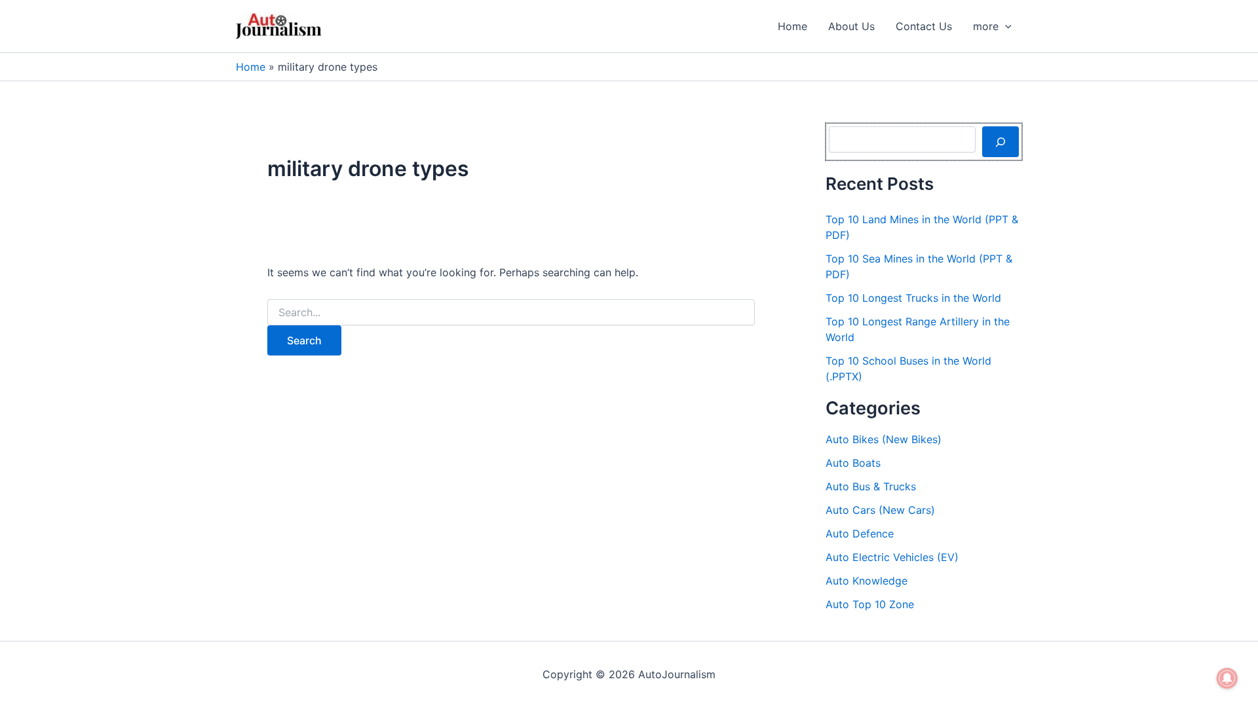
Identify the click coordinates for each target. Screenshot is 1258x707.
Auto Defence (860, 533)
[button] (1005, 26)
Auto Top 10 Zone (870, 604)
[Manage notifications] (1227, 678)
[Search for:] (511, 312)
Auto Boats (853, 462)
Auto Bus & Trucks (871, 486)
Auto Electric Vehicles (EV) (892, 557)
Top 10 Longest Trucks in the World (913, 297)
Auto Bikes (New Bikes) (884, 439)
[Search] (1000, 141)
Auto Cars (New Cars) (880, 510)
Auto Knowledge (866, 580)
